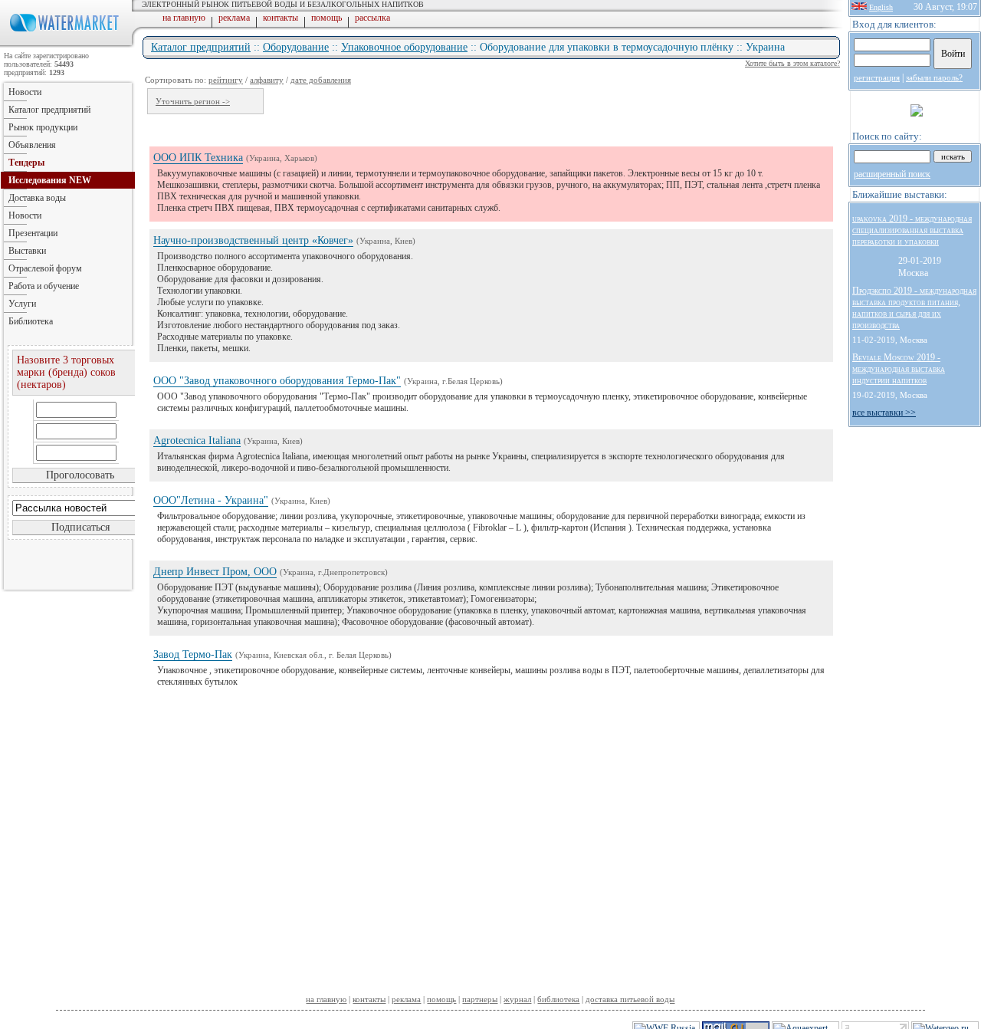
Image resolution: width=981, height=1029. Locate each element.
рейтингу (225, 79)
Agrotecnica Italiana (197, 440)
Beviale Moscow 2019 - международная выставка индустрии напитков (898, 369)
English (881, 7)
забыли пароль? (934, 77)
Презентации (32, 233)
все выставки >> (884, 412)
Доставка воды (37, 197)
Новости (24, 92)
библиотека (558, 999)
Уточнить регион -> (193, 101)
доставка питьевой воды (630, 999)
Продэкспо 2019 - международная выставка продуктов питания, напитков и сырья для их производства (914, 307)
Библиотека (30, 321)
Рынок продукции (42, 127)
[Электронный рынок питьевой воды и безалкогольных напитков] (67, 44)
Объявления (32, 145)
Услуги (22, 303)
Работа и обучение (43, 286)
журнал (517, 999)
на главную (183, 17)
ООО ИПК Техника (198, 157)
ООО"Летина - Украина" (210, 500)
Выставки (27, 250)
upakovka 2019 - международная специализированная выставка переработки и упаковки (912, 230)
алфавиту (267, 79)
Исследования (49, 180)
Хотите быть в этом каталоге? (792, 63)
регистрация (877, 77)
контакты (280, 17)
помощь (326, 17)
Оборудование (296, 47)
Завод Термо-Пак (192, 654)
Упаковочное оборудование (404, 47)
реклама (234, 17)
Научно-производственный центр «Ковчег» (253, 240)
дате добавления (320, 79)
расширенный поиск (892, 174)
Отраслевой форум (45, 268)
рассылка (372, 17)
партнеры (479, 999)
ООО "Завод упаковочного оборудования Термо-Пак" (277, 380)
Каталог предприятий (201, 47)
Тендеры (26, 162)
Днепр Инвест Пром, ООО (215, 571)
